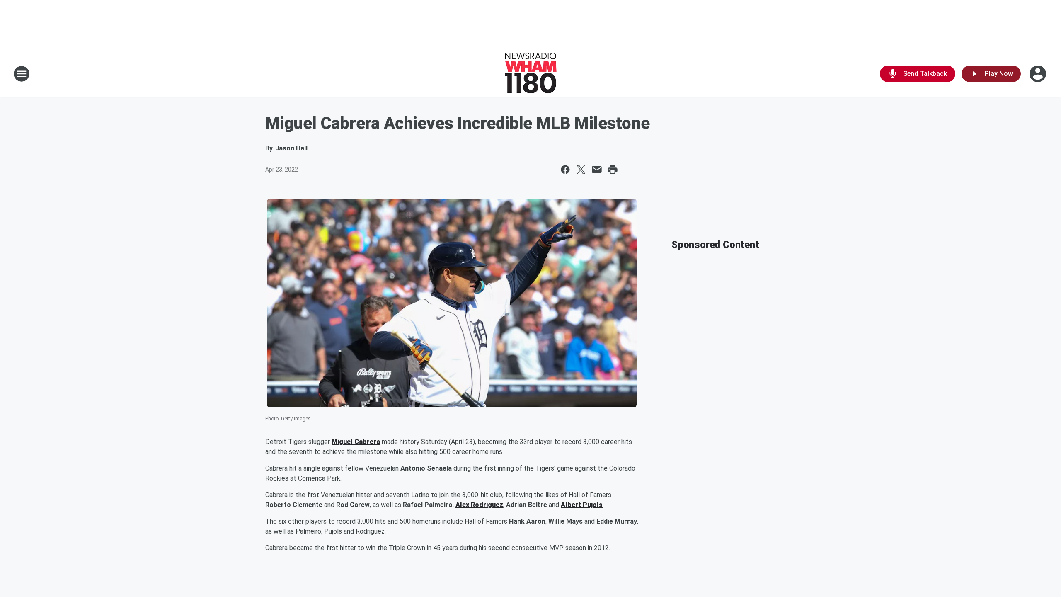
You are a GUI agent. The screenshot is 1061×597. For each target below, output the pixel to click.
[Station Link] (530, 73)
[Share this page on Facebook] (565, 169)
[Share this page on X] (581, 169)
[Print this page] (612, 169)
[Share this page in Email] (597, 169)
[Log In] (1039, 74)
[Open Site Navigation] (21, 74)
